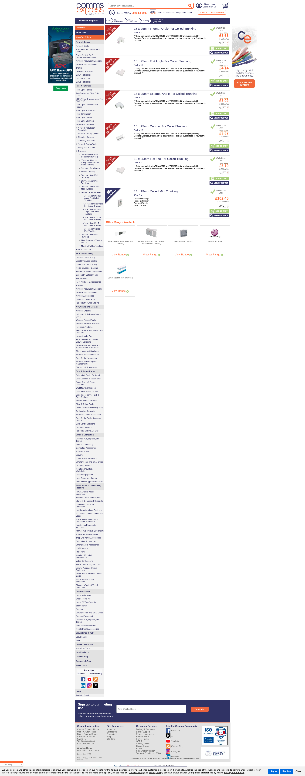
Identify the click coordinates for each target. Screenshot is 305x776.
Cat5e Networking (84, 82)
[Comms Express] (90, 14)
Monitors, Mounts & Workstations (84, 470)
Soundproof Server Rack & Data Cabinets (87, 396)
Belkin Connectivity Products (88, 564)
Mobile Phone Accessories (87, 629)
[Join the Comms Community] (89, 672)
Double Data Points (84, 644)
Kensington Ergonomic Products (86, 526)
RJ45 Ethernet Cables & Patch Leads (89, 50)
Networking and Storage (87, 307)
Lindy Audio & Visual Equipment (85, 505)
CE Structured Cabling (85, 257)
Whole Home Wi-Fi (84, 599)
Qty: (220, 43)
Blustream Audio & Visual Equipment (87, 586)
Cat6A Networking (84, 75)
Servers (79, 455)
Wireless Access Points (86, 320)
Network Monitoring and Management (86, 363)
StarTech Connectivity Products (89, 501)
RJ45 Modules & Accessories (88, 282)
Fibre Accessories (83, 249)
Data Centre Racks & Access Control (88, 419)
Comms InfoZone (83, 661)
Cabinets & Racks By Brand (88, 375)
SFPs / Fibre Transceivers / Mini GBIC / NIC (89, 100)
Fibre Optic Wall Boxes (85, 110)
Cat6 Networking (83, 78)
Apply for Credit (82, 695)
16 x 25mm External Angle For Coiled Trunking (165, 93)
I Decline (286, 771)
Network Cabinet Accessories (88, 415)
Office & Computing (85, 435)
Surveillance (81, 637)
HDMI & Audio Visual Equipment (85, 493)
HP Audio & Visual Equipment (89, 497)
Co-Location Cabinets (85, 411)
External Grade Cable (85, 299)
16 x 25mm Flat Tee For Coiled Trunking (161, 159)
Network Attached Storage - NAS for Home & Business (87, 346)
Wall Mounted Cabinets (86, 388)
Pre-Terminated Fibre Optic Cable (87, 94)
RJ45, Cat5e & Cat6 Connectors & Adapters (86, 56)
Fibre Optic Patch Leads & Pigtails (87, 106)
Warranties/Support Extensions (89, 482)
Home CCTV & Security (86, 602)
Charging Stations (86, 137)
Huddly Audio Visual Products (89, 510)
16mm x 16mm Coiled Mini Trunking (90, 188)
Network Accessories (85, 124)
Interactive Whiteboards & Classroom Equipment (87, 520)
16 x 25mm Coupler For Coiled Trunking (161, 126)
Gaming (79, 609)
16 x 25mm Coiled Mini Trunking (156, 191)
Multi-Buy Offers (83, 37)
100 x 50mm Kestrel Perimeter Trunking (89, 156)
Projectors (80, 552)
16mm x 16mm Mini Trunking (89, 176)
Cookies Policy (136, 772)
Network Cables (83, 42)
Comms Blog (82, 657)
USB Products (82, 548)
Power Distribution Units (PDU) (89, 408)
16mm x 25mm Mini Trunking (89, 182)
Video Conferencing (84, 444)
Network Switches (83, 311)
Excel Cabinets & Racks (86, 401)
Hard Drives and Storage (86, 478)
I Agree (273, 771)
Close (298, 771)
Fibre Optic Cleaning (85, 121)
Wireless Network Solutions (88, 323)
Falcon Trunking (88, 172)
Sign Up (212, 7)
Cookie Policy (142, 746)
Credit (78, 691)
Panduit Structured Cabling (87, 303)
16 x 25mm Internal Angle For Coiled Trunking (165, 28)
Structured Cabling (84, 253)
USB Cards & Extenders (86, 458)
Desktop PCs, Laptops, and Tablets (87, 440)
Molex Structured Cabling (87, 268)
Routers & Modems (84, 327)
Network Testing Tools (87, 144)
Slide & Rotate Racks (85, 404)
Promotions (81, 32)
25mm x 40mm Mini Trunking (89, 236)
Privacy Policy (156, 772)
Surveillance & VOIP (85, 633)
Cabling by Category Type (87, 275)
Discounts (80, 28)
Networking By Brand (85, 336)
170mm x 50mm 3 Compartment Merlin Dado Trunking (90, 162)
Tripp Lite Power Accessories (88, 538)
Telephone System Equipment (89, 271)
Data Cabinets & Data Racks (88, 379)
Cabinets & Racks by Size (87, 391)
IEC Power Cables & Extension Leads (89, 515)
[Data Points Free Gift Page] (171, 15)
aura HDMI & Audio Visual (87, 534)
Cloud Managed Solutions (87, 351)
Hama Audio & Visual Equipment (85, 580)
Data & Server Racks (85, 371)
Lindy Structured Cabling (86, 264)
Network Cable (82, 46)
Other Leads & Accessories (87, 545)
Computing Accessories (86, 448)
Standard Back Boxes (90, 168)
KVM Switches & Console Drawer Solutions (87, 341)
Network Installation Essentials (89, 61)
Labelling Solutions (84, 71)
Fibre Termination (83, 114)
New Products (82, 652)
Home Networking (84, 595)
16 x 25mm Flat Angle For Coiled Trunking (162, 61)
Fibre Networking (83, 86)
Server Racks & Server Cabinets (85, 383)
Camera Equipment (84, 475)
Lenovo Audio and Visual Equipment (87, 569)
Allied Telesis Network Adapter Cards (89, 575)
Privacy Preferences (234, 772)
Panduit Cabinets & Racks (87, 431)
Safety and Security (86, 148)
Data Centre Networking (86, 358)
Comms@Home (83, 591)
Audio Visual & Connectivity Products (88, 487)
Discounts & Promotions (86, 367)
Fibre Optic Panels (84, 90)
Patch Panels (81, 278)
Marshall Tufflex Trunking (92, 246)
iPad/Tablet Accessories (86, 625)
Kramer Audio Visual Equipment (89, 531)
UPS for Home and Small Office (89, 462)
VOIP (78, 640)
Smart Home (81, 606)
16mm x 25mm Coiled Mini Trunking (92, 192)
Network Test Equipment (86, 64)
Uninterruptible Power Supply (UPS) (88, 315)
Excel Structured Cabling (86, 261)
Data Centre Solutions (85, 424)
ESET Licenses (82, 451)
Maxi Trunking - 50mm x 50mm (91, 241)
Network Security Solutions (87, 355)
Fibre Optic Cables (84, 117)
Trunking (80, 68)
